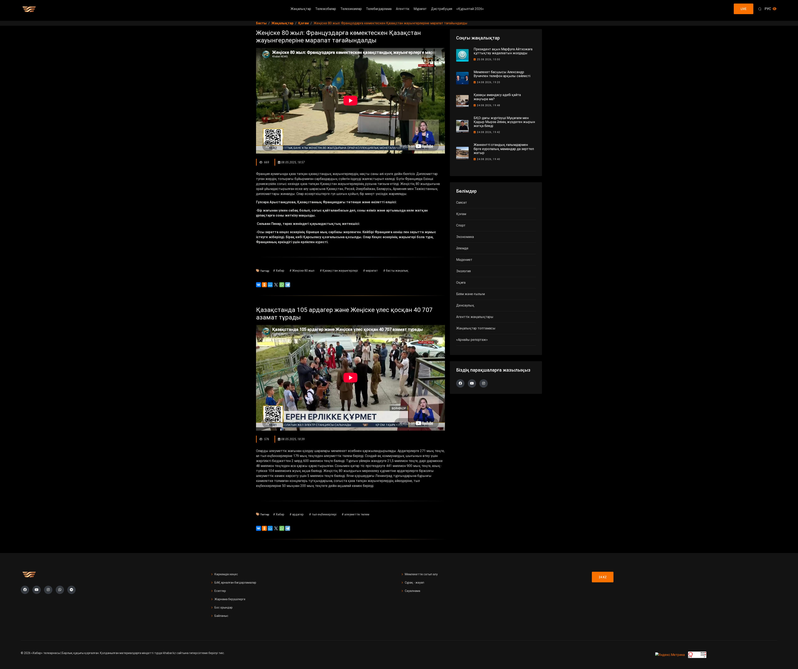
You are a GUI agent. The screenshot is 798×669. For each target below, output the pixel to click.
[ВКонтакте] (258, 284)
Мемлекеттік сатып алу (421, 574)
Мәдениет (464, 260)
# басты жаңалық (395, 270)
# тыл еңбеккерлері (322, 514)
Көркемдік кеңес (226, 574)
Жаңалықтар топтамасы (475, 328)
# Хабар (278, 270)
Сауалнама (412, 591)
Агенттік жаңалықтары (474, 317)
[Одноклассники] (264, 284)
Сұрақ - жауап (414, 582)
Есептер (220, 591)
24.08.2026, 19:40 (488, 159)
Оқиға (461, 283)
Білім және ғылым (470, 294)
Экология (463, 271)
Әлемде (462, 248)
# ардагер (296, 514)
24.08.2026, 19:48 (488, 105)
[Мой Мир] (270, 284)
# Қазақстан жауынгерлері (339, 270)
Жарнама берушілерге (229, 599)
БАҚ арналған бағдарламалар (235, 582)
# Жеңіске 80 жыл (301, 270)
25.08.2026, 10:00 (488, 59)
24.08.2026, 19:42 (488, 132)
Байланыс (221, 615)
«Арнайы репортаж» (472, 340)
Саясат (461, 203)
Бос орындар (223, 607)
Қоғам (461, 214)
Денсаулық (465, 305)
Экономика (465, 237)
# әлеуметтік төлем (355, 514)
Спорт (461, 225)
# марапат (370, 270)
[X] (275, 284)
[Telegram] (287, 284)
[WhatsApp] (281, 284)
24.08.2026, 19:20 (488, 82)
